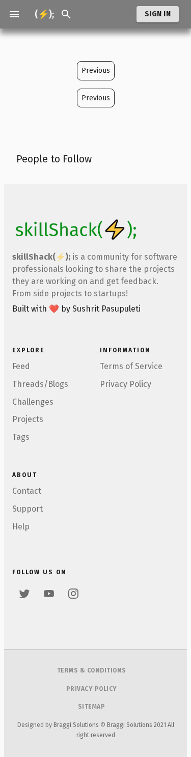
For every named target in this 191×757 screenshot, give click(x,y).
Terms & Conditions (91, 670)
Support (27, 509)
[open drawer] (14, 14)
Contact (26, 491)
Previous (95, 70)
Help (21, 526)
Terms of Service (131, 366)
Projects (27, 419)
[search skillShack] (66, 14)
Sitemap (91, 706)
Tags (21, 437)
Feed (21, 366)
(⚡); (44, 14)
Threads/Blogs (40, 384)
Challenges (32, 402)
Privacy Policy (125, 384)
